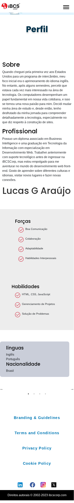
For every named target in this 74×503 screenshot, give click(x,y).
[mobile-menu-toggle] (66, 6)
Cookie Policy (37, 463)
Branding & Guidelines (37, 418)
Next (72, 389)
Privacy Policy (37, 448)
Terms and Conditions (37, 433)
